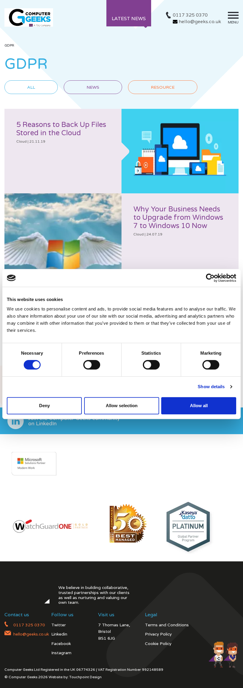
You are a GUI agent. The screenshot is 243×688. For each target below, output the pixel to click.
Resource (163, 87)
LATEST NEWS (129, 18)
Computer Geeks (28, 17)
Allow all (199, 405)
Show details (211, 386)
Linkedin (59, 634)
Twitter (58, 625)
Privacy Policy (158, 634)
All (31, 87)
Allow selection (122, 405)
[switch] (91, 365)
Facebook (61, 643)
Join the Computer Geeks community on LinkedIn (74, 421)
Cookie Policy (158, 643)
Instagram (61, 652)
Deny (44, 405)
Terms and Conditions (167, 625)
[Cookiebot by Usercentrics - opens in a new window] (210, 277)
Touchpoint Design (85, 677)
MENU (233, 22)
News (93, 87)
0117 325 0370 (190, 15)
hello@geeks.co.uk (200, 21)
